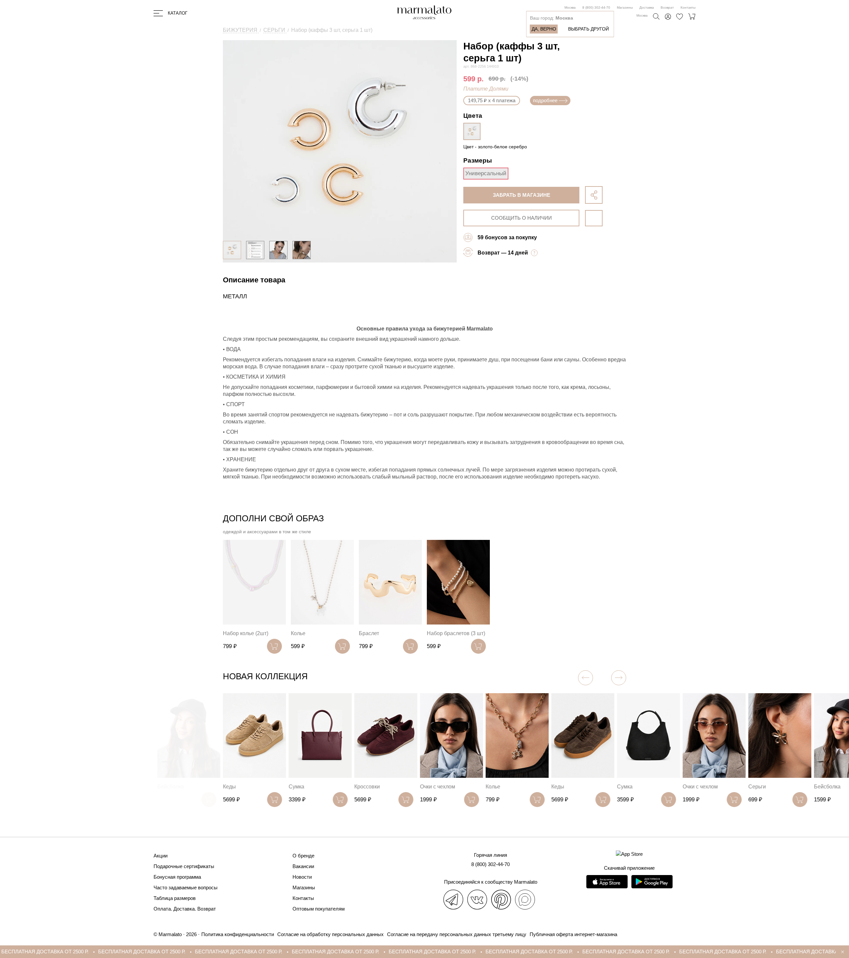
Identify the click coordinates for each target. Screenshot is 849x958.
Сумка (296, 786)
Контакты (688, 7)
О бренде (303, 855)
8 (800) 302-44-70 (596, 7)
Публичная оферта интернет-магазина (573, 934)
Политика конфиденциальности (237, 934)
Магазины (625, 7)
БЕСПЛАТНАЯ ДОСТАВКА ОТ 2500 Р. (74, 951)
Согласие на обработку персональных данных (330, 934)
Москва (570, 7)
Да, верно (544, 29)
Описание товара (254, 280)
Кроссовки (367, 786)
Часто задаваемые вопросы (186, 887)
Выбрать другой (588, 29)
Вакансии (303, 866)
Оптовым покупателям (319, 909)
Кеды (229, 786)
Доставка (646, 7)
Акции (160, 855)
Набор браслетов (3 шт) (456, 633)
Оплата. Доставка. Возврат (185, 909)
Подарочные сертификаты (184, 866)
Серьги (757, 786)
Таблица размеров (175, 898)
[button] (618, 677)
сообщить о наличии (521, 218)
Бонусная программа (177, 877)
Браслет (369, 633)
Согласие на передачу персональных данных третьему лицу (456, 934)
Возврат (667, 7)
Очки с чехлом (437, 786)
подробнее (545, 100)
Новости (302, 877)
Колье (298, 633)
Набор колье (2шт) (245, 633)
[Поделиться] (594, 195)
